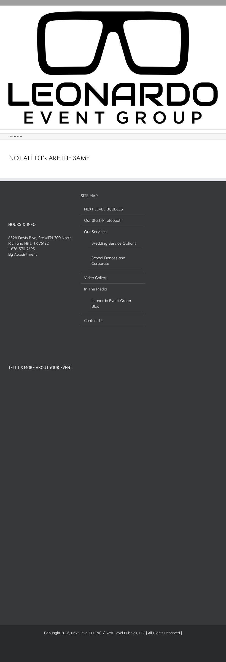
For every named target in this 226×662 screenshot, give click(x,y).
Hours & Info (22, 224)
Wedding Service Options (114, 243)
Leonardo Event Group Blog (111, 303)
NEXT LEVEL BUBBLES (103, 209)
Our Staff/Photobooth (103, 220)
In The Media (95, 289)
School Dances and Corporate (108, 260)
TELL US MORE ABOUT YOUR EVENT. (40, 367)
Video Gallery (95, 277)
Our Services (95, 231)
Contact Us (94, 320)
